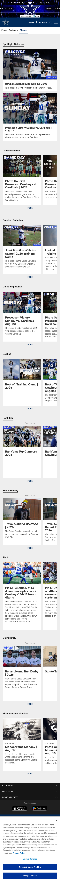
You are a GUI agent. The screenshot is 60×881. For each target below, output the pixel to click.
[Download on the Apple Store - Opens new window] (19, 808)
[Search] (51, 22)
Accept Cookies (30, 875)
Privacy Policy (19, 853)
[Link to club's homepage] (5, 21)
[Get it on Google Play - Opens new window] (39, 809)
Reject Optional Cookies (30, 867)
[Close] (56, 820)
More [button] (30, 208)
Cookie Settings (30, 859)
